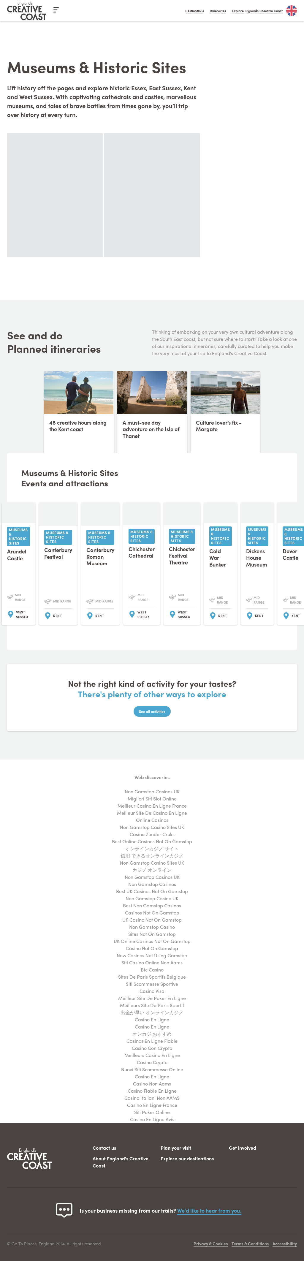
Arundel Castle (16, 555)
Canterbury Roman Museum (100, 556)
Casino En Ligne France (152, 1105)
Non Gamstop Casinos (152, 884)
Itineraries (218, 10)
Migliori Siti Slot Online (152, 798)
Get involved (242, 1147)
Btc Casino (152, 969)
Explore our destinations (187, 1158)
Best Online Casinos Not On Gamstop (152, 841)
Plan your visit (176, 1147)
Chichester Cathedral (142, 552)
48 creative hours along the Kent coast (78, 426)
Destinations (194, 10)
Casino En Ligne (152, 1019)
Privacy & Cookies (211, 1243)
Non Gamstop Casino (152, 926)
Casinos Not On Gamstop (152, 912)
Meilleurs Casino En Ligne (152, 1055)
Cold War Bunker (217, 557)
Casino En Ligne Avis (152, 1119)
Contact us (104, 1147)
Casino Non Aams (152, 1083)
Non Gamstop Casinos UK (152, 791)
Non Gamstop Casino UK (152, 898)
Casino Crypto (152, 1062)
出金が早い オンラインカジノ (152, 1012)
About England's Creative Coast (120, 1162)
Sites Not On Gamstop (152, 934)
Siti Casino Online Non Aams (152, 962)
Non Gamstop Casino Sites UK (152, 827)
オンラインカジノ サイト (152, 848)
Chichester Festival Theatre (182, 555)
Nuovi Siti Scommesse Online (152, 1069)
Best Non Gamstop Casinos (152, 905)
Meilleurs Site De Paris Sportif (152, 1005)
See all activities (152, 711)
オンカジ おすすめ (152, 1033)
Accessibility (285, 1243)
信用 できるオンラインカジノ (152, 855)
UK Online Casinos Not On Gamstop (152, 941)
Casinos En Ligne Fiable (152, 1040)
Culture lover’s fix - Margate (219, 426)
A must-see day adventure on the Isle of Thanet (151, 429)
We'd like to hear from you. (209, 1210)
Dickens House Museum (256, 557)
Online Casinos (152, 820)
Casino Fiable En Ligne (152, 1090)
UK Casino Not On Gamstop (152, 919)
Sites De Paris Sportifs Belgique (152, 976)
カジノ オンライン (152, 869)
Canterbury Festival (58, 553)
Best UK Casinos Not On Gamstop (152, 891)
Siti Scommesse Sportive (152, 983)
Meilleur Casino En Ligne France (152, 805)
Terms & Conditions (250, 1243)
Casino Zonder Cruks (152, 834)
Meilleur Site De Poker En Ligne (152, 998)
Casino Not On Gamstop (152, 948)
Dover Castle (290, 554)
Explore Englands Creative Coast (257, 10)
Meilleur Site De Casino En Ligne (152, 812)
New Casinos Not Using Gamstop (152, 955)
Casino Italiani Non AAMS (152, 1097)
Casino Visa (152, 991)
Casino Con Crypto (152, 1048)
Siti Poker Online (152, 1112)
